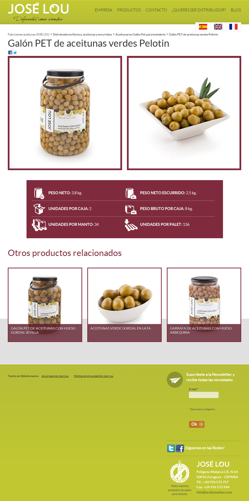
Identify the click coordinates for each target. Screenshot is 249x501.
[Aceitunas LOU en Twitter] (171, 448)
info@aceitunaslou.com (214, 492)
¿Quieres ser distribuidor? (199, 10)
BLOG (236, 10)
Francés (226, 26)
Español (196, 26)
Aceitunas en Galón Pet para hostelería (140, 34)
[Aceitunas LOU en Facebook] (180, 448)
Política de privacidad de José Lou (93, 376)
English (211, 26)
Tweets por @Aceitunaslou (23, 376)
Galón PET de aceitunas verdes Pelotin (193, 34)
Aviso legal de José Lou (55, 376)
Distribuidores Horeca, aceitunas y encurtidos (82, 34)
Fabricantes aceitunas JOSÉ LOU (28, 34)
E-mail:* (193, 389)
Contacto (156, 10)
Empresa (103, 10)
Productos (129, 10)
